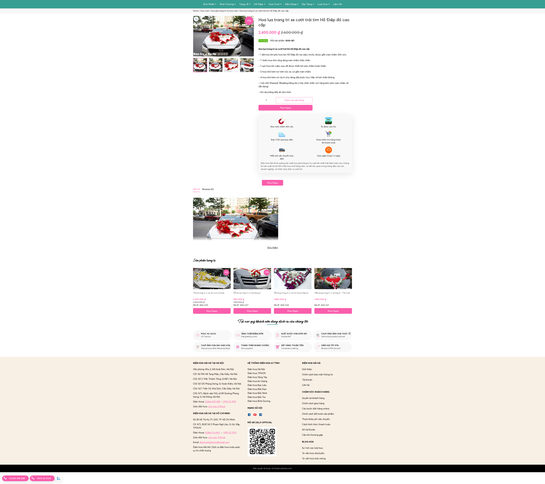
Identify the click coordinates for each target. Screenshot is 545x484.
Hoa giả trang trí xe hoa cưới (224, 11)
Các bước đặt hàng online (315, 408)
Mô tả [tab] (196, 189)
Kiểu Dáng (290, 4)
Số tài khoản (308, 429)
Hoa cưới (205, 11)
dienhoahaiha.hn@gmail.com (214, 442)
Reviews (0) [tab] (208, 189)
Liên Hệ (337, 4)
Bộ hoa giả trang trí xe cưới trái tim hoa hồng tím (291, 292)
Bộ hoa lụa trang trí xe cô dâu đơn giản (246, 292)
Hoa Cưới (274, 4)
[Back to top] (540, 479)
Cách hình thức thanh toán (316, 424)
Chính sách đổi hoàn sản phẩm (318, 413)
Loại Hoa (322, 4)
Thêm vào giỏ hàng (294, 100)
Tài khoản (307, 379)
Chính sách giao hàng (313, 403)
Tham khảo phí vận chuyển (316, 419)
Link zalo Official (216, 406)
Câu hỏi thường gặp (312, 434)
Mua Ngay (285, 107)
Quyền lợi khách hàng (313, 398)
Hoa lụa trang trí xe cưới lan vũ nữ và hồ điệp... (209, 292)
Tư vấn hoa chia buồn (313, 453)
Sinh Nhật (208, 4)
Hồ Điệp (258, 4)
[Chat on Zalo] (58, 478)
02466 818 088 (212, 401)
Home (196, 11)
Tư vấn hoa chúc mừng (314, 458)
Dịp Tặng (307, 4)
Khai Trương (227, 4)
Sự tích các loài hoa (312, 447)
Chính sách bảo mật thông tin (317, 374)
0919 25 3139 (229, 401)
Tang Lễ (243, 4)
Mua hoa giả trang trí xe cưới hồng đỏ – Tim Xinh (332, 292)
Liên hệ (305, 385)
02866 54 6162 (212, 432)
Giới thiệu (307, 369)
